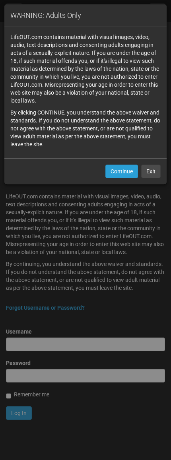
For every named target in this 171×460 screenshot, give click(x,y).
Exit (150, 171)
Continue (122, 171)
